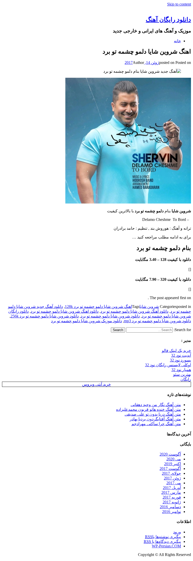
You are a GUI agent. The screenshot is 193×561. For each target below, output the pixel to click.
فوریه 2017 (172, 497)
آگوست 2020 (170, 454)
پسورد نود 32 (180, 360)
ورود (177, 532)
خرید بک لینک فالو (176, 350)
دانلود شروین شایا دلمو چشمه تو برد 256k (45, 316)
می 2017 (173, 483)
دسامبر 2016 (170, 507)
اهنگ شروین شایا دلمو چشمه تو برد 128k (98, 306)
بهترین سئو (182, 374)
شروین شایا (149, 306)
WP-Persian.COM (166, 546)
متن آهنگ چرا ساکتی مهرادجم (156, 424)
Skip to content (179, 4)
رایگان (185, 379)
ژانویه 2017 (172, 502)
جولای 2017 (171, 473)
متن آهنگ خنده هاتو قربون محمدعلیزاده (148, 409)
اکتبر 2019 (172, 464)
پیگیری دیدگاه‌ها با (162, 541)
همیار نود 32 (181, 370)
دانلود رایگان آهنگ (168, 19)
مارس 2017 (171, 492)
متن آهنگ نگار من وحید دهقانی (156, 405)
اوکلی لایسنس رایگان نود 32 (168, 365)
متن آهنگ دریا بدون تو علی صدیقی (153, 414)
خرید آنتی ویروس (96, 384)
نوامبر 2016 (171, 511)
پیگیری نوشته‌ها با (163, 537)
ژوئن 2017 (172, 478)
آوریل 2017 (172, 488)
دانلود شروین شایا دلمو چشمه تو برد (110, 316)
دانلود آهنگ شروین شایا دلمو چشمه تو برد (134, 311)
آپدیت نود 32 (181, 355)
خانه (177, 41)
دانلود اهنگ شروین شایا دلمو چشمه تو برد (65, 311)
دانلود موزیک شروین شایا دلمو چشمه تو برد (86, 321)
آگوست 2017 (170, 468)
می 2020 (173, 459)
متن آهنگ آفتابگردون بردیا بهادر (155, 419)
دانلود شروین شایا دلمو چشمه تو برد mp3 (157, 321)
